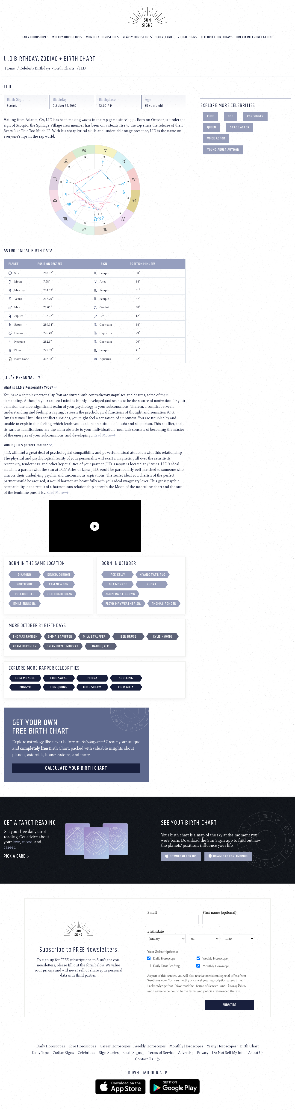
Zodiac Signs (187, 37)
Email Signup (133, 1052)
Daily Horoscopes (35, 37)
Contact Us (144, 1059)
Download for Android (230, 856)
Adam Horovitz (25, 646)
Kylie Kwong (162, 636)
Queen (211, 127)
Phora (151, 584)
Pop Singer (255, 116)
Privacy (202, 1052)
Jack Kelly (117, 575)
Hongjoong (58, 687)
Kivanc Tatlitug (152, 575)
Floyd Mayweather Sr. (123, 604)
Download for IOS (183, 856)
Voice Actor (216, 138)
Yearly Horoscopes (137, 37)
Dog (230, 116)
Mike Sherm (92, 687)
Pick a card (15, 856)
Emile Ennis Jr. (24, 604)
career (9, 847)
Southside (25, 584)
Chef (210, 116)
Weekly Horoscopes (67, 37)
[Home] (147, 17)
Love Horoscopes (82, 1046)
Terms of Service (161, 1052)
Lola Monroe (117, 584)
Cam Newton (59, 584)
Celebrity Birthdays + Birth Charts (47, 68)
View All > (126, 687)
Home (10, 68)
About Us (255, 1052)
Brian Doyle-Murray (63, 646)
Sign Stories (109, 1052)
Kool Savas (59, 678)
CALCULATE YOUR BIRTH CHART (76, 768)
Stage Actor (239, 127)
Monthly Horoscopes (102, 37)
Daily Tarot (165, 37)
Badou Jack (100, 646)
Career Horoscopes (115, 1046)
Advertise (185, 1052)
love (16, 841)
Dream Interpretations (255, 37)
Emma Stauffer (60, 636)
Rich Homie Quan (59, 594)
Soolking (126, 678)
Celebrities (86, 1052)
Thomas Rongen (164, 604)
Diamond (24, 575)
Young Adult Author (223, 150)
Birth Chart (249, 1046)
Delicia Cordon (58, 575)
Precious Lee (24, 594)
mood (27, 841)
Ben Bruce (128, 636)
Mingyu (25, 687)
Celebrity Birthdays (217, 37)
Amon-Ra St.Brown (120, 594)
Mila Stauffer (94, 636)
